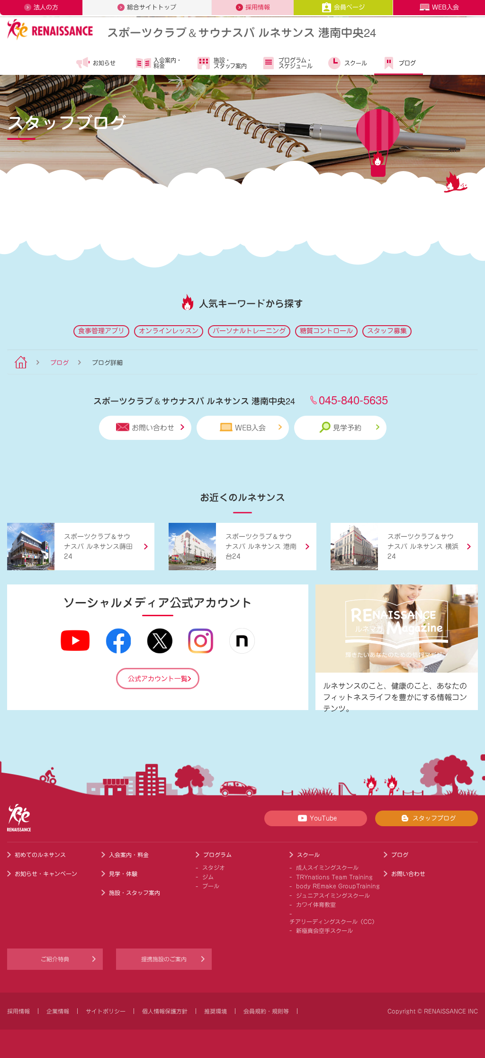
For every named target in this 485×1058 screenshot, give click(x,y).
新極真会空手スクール (324, 930)
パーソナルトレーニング (249, 331)
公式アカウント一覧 (158, 678)
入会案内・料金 (167, 63)
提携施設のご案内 (164, 959)
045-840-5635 (353, 399)
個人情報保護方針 (165, 1011)
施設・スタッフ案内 (230, 63)
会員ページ (349, 7)
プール (210, 886)
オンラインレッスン (168, 331)
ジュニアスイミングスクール (333, 895)
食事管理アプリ (101, 331)
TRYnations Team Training (334, 877)
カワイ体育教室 (316, 904)
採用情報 (257, 7)
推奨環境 (215, 1011)
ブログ (407, 63)
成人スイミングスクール (327, 867)
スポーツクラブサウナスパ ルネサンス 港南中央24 (241, 32)
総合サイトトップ (151, 7)
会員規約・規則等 (266, 1011)
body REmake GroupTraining (338, 886)
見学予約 (347, 427)
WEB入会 (445, 7)
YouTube (323, 818)
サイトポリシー (106, 1011)
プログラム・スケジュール (295, 63)
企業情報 (57, 1011)
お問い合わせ (153, 427)
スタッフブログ (434, 818)
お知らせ (104, 63)
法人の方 (46, 7)
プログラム (217, 854)
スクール (355, 63)
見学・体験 (123, 873)
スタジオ (213, 867)
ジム (208, 877)
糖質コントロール (326, 331)
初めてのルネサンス (40, 854)
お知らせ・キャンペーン (46, 873)
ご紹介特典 (55, 959)
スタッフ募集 (387, 331)
